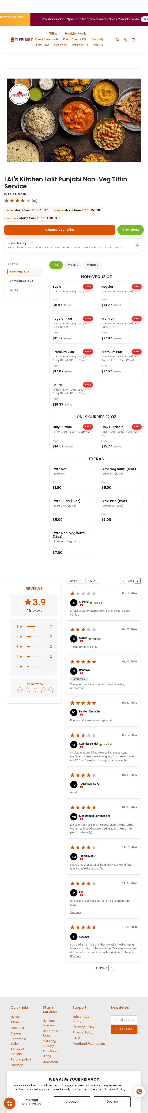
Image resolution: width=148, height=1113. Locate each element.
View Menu (130, 230)
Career (16, 1033)
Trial (56, 265)
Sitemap (17, 1065)
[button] (34, 626)
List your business (49, 1023)
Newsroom (51, 1061)
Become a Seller (18, 1041)
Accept (72, 1101)
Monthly (92, 265)
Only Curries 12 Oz (21, 281)
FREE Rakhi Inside (130, 19)
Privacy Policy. (115, 1089)
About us (17, 1028)
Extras (14, 290)
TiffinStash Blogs (51, 1053)
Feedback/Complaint (88, 1043)
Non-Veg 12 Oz (19, 271)
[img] (17, 201)
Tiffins (15, 1022)
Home (15, 1016)
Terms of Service (17, 1051)
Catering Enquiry (49, 1043)
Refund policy (21, 1059)
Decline (112, 1101)
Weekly (73, 265)
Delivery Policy (83, 1027)
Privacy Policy (82, 1032)
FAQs (76, 1038)
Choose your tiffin (59, 230)
